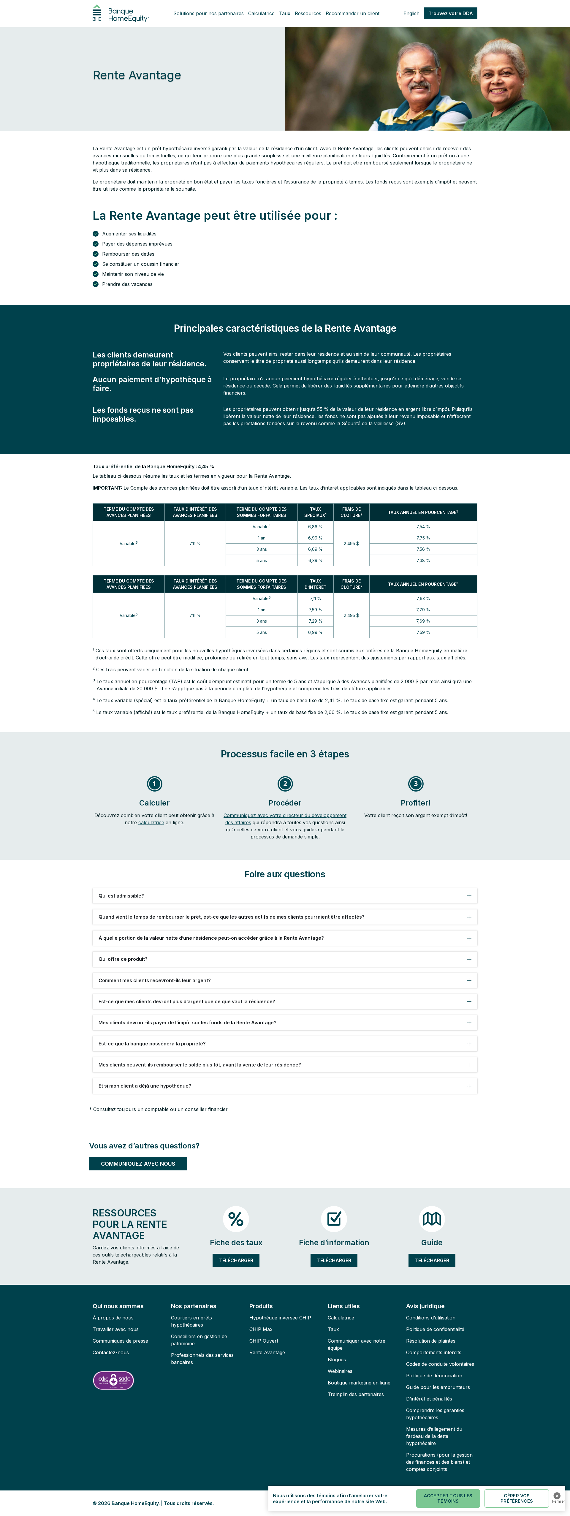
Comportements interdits (433, 1352)
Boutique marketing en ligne (359, 1383)
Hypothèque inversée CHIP (280, 1318)
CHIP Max (261, 1329)
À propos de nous (113, 1318)
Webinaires (340, 1371)
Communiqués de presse (120, 1341)
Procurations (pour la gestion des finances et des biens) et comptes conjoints (439, 1462)
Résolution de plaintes (430, 1341)
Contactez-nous (111, 1352)
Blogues (337, 1359)
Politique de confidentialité (435, 1329)
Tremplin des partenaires (356, 1394)
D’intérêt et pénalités (429, 1399)
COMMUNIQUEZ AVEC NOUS (138, 1164)
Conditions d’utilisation (430, 1318)
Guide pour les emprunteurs (438, 1387)
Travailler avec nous (116, 1329)
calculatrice (151, 822)
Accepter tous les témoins (448, 1498)
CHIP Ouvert (263, 1341)
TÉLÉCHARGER (236, 1260)
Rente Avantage (267, 1352)
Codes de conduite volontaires (440, 1364)
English (411, 13)
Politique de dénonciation (434, 1376)
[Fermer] (556, 1495)
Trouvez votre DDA (450, 13)
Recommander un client (352, 13)
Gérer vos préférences (517, 1498)
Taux (284, 13)
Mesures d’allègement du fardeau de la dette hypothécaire (434, 1436)
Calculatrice (261, 13)
